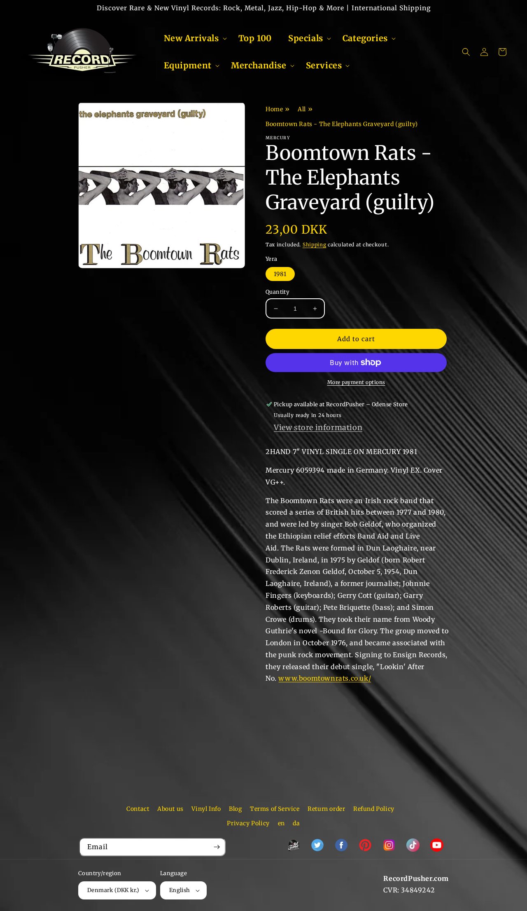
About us (170, 809)
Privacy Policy (248, 823)
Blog (235, 809)
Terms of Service (275, 809)
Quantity (277, 291)
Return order (326, 809)
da (296, 823)
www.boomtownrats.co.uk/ (324, 678)
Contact (137, 809)
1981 (280, 274)
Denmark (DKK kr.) (113, 890)
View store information (318, 427)
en (281, 823)
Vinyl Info (206, 809)
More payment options (356, 382)
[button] (193, 38)
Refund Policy (373, 809)
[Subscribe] (217, 847)
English (179, 890)
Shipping (314, 244)
